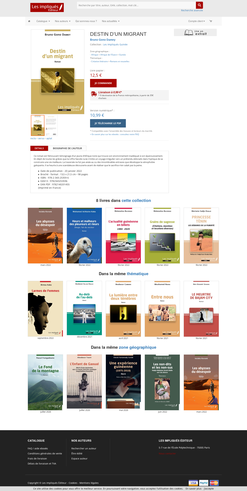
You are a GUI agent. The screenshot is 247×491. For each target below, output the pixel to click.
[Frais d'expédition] (94, 94)
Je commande (103, 83)
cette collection (136, 200)
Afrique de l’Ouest (108, 54)
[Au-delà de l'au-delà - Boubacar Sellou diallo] (84, 308)
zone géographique (137, 347)
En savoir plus (193, 488)
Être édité (76, 453)
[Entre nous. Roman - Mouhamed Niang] (162, 309)
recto (33, 138)
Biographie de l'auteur (67, 148)
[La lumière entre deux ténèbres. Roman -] (123, 309)
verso (41, 138)
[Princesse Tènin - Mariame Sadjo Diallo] (201, 236)
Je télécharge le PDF (108, 123)
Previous (26, 68)
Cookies (73, 482)
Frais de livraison (37, 458)
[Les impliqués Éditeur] (47, 9)
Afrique (94, 54)
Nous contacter (167, 453)
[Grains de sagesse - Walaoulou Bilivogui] (162, 236)
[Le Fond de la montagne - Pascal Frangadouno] (45, 382)
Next (89, 68)
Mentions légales (89, 482)
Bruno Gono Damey (102, 39)
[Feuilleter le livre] (195, 32)
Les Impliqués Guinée (115, 44)
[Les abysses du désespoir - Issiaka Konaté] (45, 236)
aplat (49, 138)
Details (39, 148)
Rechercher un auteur (83, 448)
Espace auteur (79, 458)
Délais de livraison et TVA (42, 463)
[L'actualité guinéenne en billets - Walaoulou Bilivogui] (123, 236)
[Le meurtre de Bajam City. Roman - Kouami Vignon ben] (201, 309)
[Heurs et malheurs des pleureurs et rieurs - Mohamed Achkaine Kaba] (84, 236)
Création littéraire (99, 61)
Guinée (122, 54)
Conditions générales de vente (45, 453)
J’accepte (209, 488)
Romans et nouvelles (119, 61)
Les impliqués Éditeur (54, 482)
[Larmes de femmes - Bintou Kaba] (45, 309)
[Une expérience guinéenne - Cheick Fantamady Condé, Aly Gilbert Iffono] (123, 381)
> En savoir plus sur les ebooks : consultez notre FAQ (114, 134)
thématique (137, 273)
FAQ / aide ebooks (38, 448)
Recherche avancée (192, 10)
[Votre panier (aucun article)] (211, 21)
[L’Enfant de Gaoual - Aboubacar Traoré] (84, 381)
